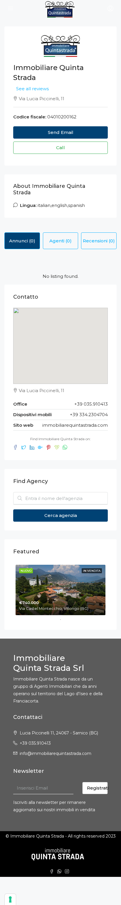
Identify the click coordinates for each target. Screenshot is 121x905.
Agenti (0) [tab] (60, 241)
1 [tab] (63, 619)
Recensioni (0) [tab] (99, 241)
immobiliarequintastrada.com (75, 425)
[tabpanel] (60, 588)
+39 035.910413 (35, 743)
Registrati (97, 788)
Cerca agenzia (60, 515)
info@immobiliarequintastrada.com (55, 753)
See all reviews (32, 88)
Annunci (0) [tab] (22, 241)
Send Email (60, 132)
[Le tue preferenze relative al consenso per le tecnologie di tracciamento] (10, 899)
